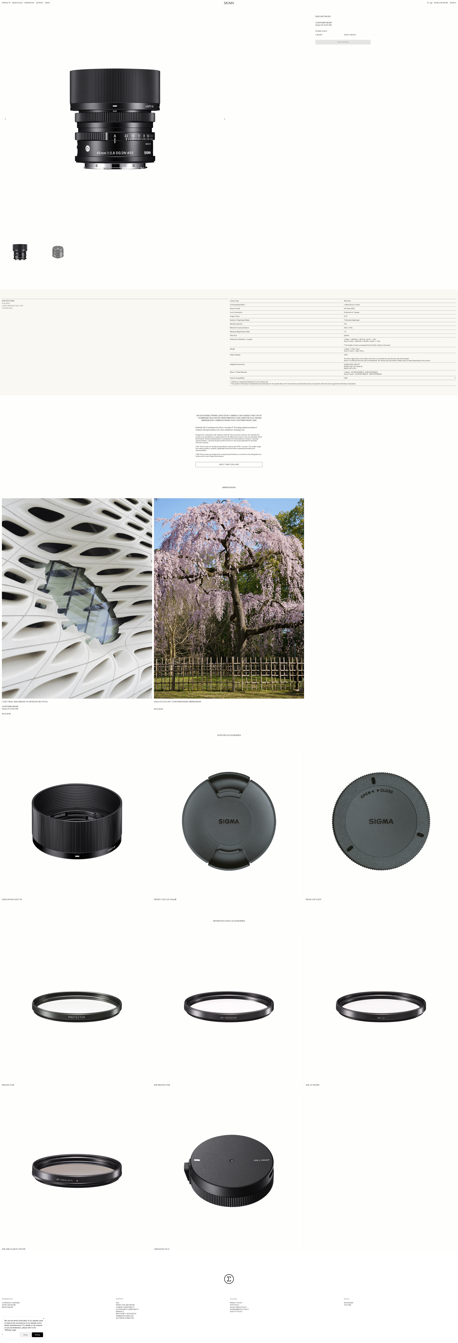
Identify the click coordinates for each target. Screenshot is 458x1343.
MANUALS (120, 1311)
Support (39, 3)
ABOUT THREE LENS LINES (229, 464)
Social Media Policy (238, 1307)
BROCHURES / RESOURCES (126, 1314)
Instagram (348, 1303)
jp (428, 3)
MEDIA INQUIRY (7, 1307)
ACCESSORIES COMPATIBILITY (127, 1309)
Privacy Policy (236, 1303)
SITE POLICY (234, 1305)
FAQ (117, 1303)
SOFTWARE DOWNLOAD (125, 1318)
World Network (441, 3)
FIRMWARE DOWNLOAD (124, 1316)
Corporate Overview (11, 1303)
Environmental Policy (239, 1309)
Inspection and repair (125, 1305)
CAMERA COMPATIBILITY (125, 1307)
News (47, 3)
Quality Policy (236, 1311)
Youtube (347, 1305)
